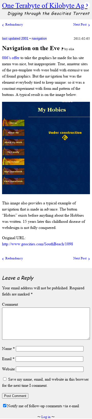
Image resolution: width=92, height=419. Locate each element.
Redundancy (14, 24)
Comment (10, 304)
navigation (39, 38)
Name (8, 348)
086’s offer (10, 57)
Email (8, 358)
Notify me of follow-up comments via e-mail (43, 406)
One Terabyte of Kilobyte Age (44, 5)
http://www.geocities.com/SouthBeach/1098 (37, 244)
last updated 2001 (15, 38)
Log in (46, 417)
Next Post (80, 24)
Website (8, 369)
